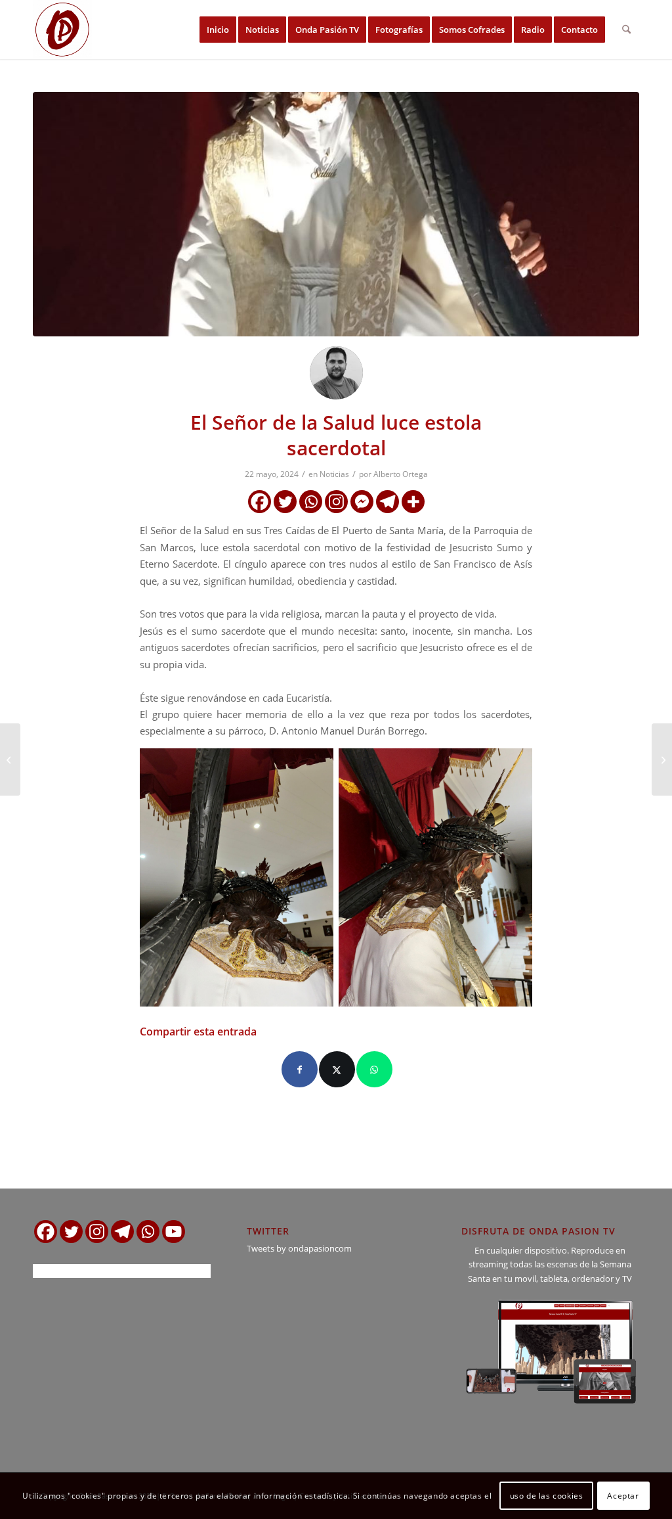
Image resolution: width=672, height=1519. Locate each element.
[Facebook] (259, 501)
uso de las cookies (546, 1495)
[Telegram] (387, 501)
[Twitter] (285, 501)
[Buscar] (626, 29)
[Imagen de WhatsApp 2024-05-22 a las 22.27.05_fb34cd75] (336, 214)
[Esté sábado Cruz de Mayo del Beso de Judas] (662, 759)
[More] (413, 501)
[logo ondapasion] (62, 29)
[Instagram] (336, 501)
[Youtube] (173, 1231)
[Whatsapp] (310, 501)
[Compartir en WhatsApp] (374, 1069)
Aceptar (623, 1495)
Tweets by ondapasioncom (299, 1248)
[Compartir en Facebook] (300, 1069)
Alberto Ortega (400, 474)
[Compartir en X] (337, 1069)
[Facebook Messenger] (361, 501)
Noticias (334, 474)
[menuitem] (218, 29)
